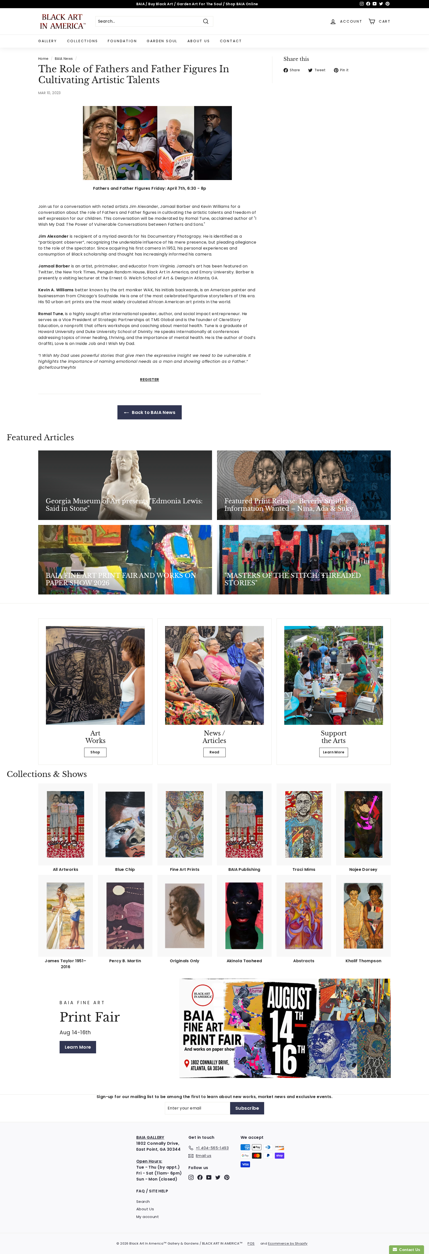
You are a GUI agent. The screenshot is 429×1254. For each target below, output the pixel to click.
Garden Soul (162, 40)
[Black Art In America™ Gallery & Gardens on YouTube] (209, 1177)
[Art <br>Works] (95, 675)
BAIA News (64, 58)
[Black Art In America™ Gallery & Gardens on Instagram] (191, 1177)
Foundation (122, 40)
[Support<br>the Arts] (333, 675)
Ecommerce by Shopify (288, 1243)
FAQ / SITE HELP (152, 1191)
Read (214, 752)
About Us (198, 40)
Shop (95, 752)
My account (147, 1216)
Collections (82, 40)
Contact (231, 40)
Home (43, 58)
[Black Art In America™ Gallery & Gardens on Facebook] (200, 1177)
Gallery (47, 40)
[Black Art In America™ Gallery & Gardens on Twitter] (217, 1177)
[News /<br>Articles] (214, 675)
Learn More (333, 752)
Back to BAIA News (153, 412)
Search (143, 1201)
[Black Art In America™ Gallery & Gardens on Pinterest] (226, 1177)
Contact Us (408, 1250)
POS (251, 1243)
